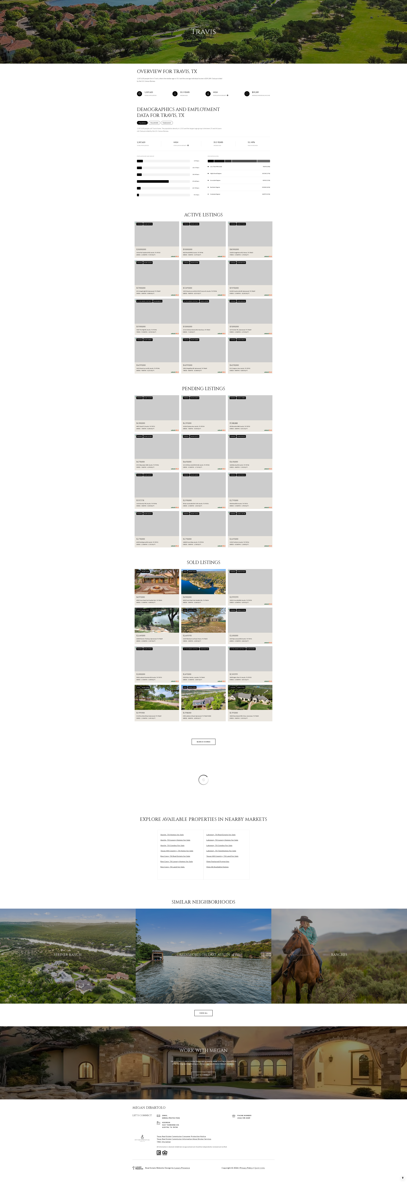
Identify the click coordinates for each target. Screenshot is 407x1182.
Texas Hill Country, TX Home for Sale (176, 851)
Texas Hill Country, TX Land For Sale (222, 856)
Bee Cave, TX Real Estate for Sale (175, 856)
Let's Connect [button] (203, 1075)
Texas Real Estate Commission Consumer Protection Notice (181, 1136)
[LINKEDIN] (249, 1173)
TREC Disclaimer (164, 1142)
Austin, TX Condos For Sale (172, 845)
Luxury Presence (182, 1168)
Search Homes (203, 742)
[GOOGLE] (272, 1173)
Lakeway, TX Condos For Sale (219, 845)
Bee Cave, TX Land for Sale (172, 867)
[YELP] (261, 1173)
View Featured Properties (217, 861)
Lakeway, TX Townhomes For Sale (221, 851)
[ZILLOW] (267, 1173)
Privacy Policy (246, 1168)
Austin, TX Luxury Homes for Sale (175, 840)
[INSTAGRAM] (244, 1173)
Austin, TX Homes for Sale (172, 835)
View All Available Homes (217, 867)
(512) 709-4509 (243, 1118)
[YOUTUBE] (255, 1173)
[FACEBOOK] (238, 1173)
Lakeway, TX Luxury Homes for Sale (222, 840)
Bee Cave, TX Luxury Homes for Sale (176, 861)
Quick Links (259, 1168)
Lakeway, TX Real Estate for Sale (221, 835)
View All (203, 1013)
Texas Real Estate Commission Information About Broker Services (184, 1139)
